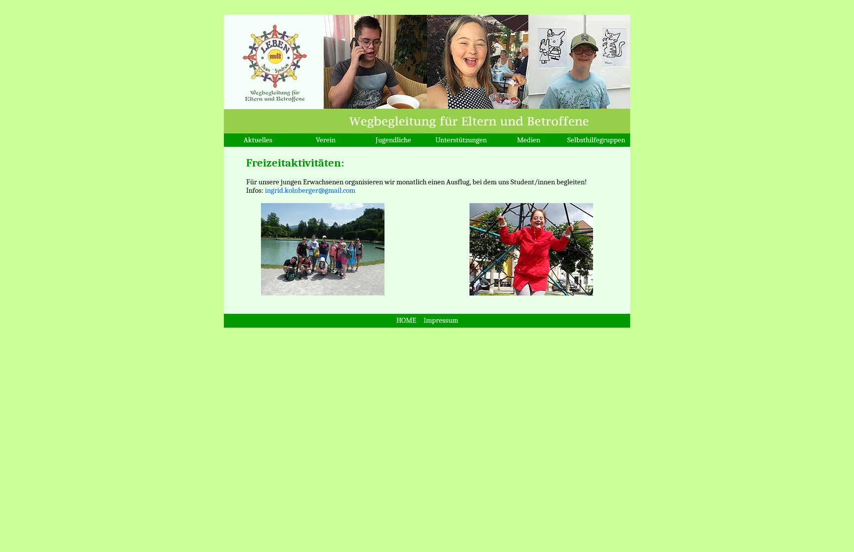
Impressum (441, 320)
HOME (406, 320)
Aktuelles (258, 140)
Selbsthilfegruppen (596, 140)
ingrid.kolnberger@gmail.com (309, 190)
